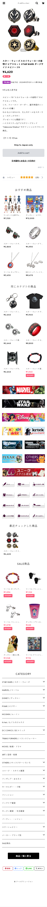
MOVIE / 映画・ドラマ (11, 746)
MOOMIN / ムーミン (10, 714)
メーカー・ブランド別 (11, 835)
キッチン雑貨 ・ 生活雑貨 (13, 811)
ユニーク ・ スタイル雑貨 (13, 771)
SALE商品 (6, 843)
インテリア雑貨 (9, 803)
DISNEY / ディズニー (11, 698)
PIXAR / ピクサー (9, 706)
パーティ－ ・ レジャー (12, 819)
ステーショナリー (9, 827)
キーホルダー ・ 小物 (11, 787)
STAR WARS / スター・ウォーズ (16, 682)
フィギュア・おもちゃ (11, 779)
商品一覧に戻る (23, 856)
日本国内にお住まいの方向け (23, 161)
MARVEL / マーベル (10, 690)
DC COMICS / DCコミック (13, 730)
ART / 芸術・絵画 (9, 754)
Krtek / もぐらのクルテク (13, 722)
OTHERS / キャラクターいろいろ (16, 763)
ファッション (8, 795)
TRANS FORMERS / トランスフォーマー (19, 738)
